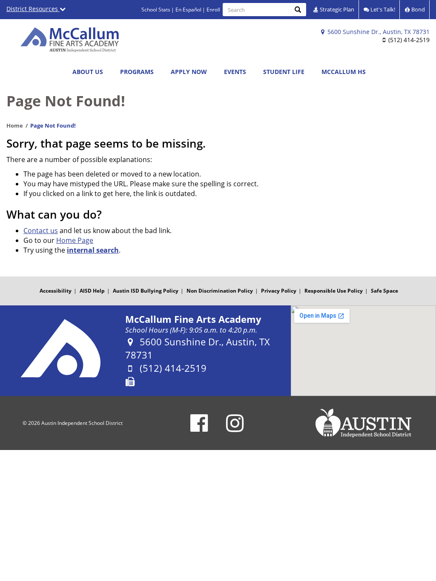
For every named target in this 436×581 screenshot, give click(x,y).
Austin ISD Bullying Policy (145, 290)
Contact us (40, 230)
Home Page (74, 240)
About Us (87, 72)
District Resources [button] (33, 9)
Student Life (283, 72)
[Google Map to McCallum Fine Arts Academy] (363, 350)
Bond (417, 9)
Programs (137, 72)
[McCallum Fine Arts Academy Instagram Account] (235, 428)
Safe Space (384, 290)
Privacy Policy (278, 290)
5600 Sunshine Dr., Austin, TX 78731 (378, 32)
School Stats (155, 9)
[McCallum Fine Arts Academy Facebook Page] (199, 428)
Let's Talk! (382, 9)
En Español (188, 9)
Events (235, 72)
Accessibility (56, 290)
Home (14, 125)
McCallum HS (343, 72)
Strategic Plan (336, 9)
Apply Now (189, 72)
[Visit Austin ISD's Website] (363, 423)
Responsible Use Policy (333, 290)
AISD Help (92, 290)
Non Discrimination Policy (219, 290)
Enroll (213, 9)
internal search (93, 250)
